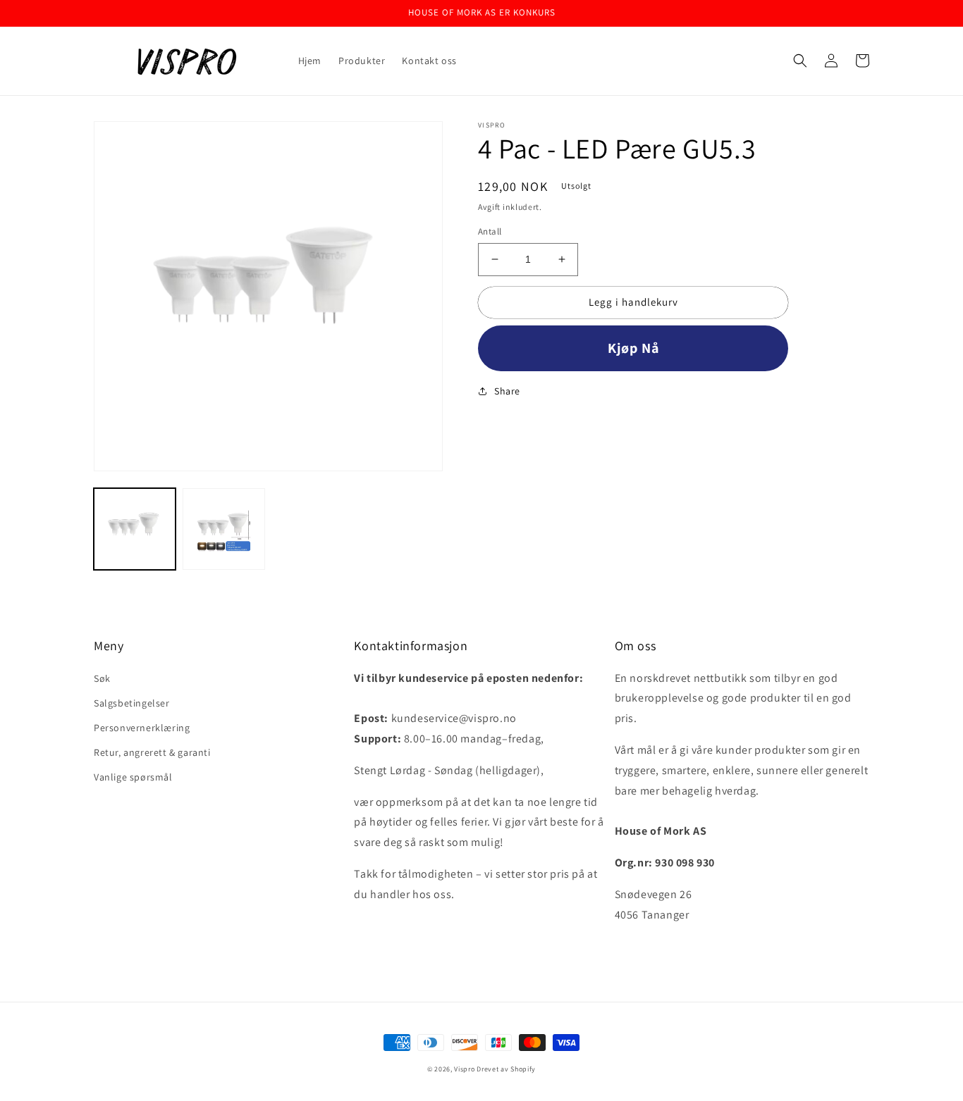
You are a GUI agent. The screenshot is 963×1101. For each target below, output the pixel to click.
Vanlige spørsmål (133, 777)
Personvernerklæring (142, 727)
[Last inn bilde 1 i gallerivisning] (135, 529)
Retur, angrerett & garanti (152, 752)
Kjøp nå (633, 348)
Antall (489, 231)
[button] (800, 60)
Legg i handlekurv (633, 302)
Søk (102, 678)
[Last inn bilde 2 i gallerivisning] (223, 529)
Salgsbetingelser (132, 703)
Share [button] (507, 391)
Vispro (464, 1069)
